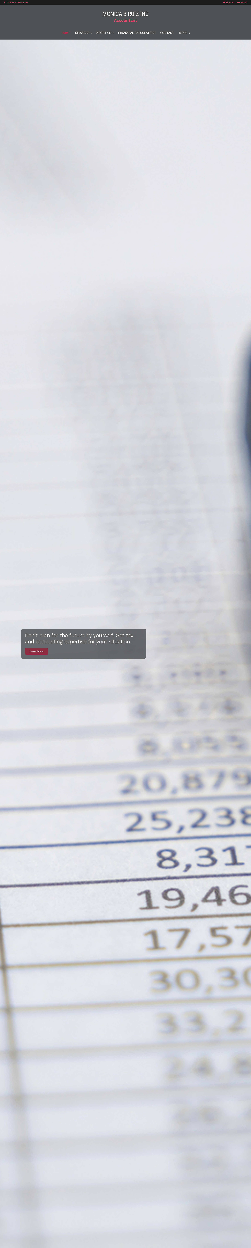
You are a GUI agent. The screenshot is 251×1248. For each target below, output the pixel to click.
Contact (167, 33)
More (183, 33)
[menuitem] (65, 32)
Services (82, 33)
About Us (103, 33)
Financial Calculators (136, 33)
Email (244, 2)
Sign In (229, 2)
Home (65, 33)
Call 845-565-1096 (17, 2)
